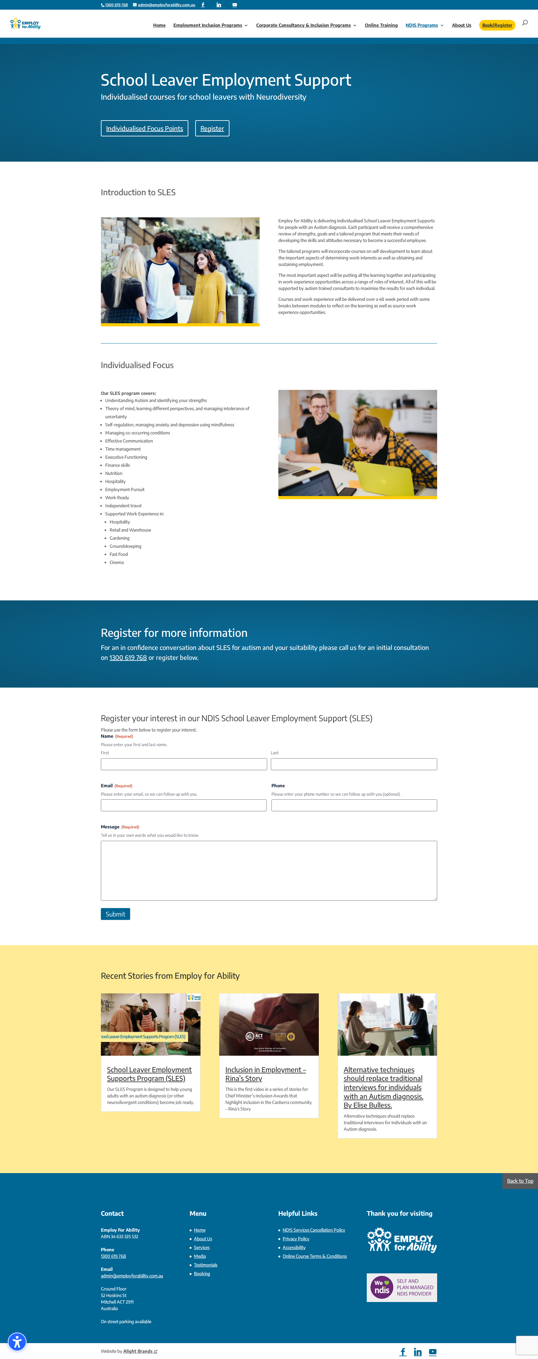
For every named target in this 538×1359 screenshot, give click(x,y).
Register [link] (212, 128)
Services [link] (202, 1247)
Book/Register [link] (497, 25)
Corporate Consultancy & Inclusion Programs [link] (303, 25)
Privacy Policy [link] (296, 1238)
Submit (115, 914)
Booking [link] (202, 1273)
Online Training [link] (381, 25)
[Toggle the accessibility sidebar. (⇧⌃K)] (17, 1342)
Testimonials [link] (205, 1264)
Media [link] (200, 1256)
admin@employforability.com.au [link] (132, 1275)
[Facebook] (203, 4)
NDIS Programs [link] (422, 25)
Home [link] (159, 25)
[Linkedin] (219, 4)
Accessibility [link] (294, 1247)
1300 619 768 (116, 4)
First (105, 752)
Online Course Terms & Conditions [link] (315, 1256)
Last (275, 752)
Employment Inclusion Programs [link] (207, 25)
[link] (116, 4)
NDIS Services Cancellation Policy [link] (314, 1230)
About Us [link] (461, 25)
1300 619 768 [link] (128, 657)
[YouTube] (235, 4)
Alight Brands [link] (138, 1351)
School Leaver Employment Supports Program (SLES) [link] (149, 1074)
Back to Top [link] (520, 1181)
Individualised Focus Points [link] (144, 128)
